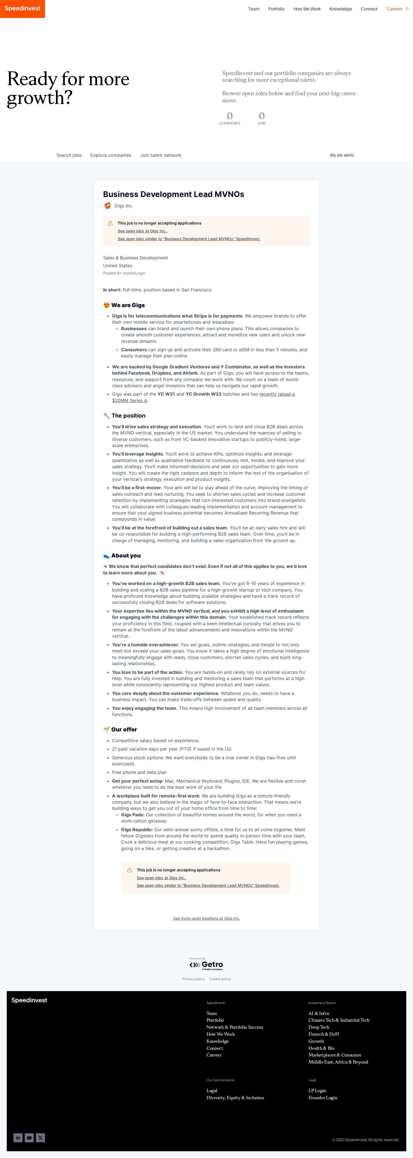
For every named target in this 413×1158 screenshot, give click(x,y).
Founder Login (322, 1097)
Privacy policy (193, 979)
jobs (68, 155)
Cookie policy (220, 979)
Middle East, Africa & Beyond (338, 1062)
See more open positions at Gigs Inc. (206, 918)
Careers (213, 1055)
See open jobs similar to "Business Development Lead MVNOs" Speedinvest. (189, 238)
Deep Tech (318, 1027)
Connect (369, 9)
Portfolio (215, 1020)
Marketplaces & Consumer (334, 1055)
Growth (316, 1041)
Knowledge (341, 9)
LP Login (317, 1090)
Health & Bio (321, 1048)
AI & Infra (318, 1013)
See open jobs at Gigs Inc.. (142, 230)
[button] (276, 9)
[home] (22, 9)
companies (110, 155)
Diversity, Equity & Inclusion (235, 1097)
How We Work (307, 9)
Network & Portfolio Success (234, 1027)
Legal (211, 1090)
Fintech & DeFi (323, 1034)
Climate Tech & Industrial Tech (338, 1020)
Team (253, 9)
